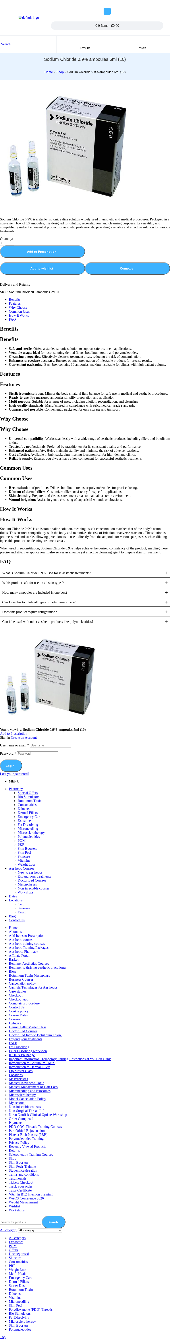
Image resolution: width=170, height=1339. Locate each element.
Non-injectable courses (34, 888)
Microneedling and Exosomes (29, 1091)
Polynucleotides (29, 836)
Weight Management (23, 1202)
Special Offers (28, 793)
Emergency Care (29, 817)
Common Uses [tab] (16, 468)
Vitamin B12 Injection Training (30, 1194)
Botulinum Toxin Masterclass (29, 975)
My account (17, 1103)
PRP (21, 844)
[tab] (89, 300)
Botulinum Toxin (30, 801)
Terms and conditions (24, 1174)
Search (53, 1222)
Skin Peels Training (22, 1166)
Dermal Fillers (28, 813)
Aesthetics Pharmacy (23, 951)
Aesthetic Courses (21, 868)
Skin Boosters (27, 848)
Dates (13, 896)
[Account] (85, 40)
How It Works (19, 315)
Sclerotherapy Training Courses (31, 1154)
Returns (14, 1150)
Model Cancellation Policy (27, 1099)
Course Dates (18, 1015)
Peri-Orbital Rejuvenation (27, 1130)
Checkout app (18, 999)
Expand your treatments (34, 876)
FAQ (12, 319)
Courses (14, 1019)
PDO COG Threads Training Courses (35, 1127)
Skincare (24, 856)
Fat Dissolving (28, 824)
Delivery (15, 1023)
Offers (13, 1250)
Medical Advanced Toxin (26, 1083)
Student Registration (23, 1170)
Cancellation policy (22, 983)
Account (84, 48)
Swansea (24, 908)
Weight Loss (26, 864)
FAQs (13, 1043)
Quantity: (6, 239)
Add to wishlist (41, 268)
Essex (22, 912)
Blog (12, 916)
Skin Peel (24, 852)
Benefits (14, 299)
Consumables (27, 805)
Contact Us (17, 920)
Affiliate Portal (19, 955)
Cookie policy (19, 1011)
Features (15, 303)
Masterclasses (27, 884)
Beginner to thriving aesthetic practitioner (37, 967)
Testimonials (17, 1178)
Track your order (20, 1186)
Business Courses (21, 979)
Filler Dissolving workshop (28, 1051)
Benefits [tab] (9, 329)
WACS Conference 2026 (26, 1198)
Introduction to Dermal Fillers (29, 1067)
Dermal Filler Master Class (27, 1027)
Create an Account (24, 737)
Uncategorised (19, 1254)
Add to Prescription (41, 251)
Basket (13, 959)
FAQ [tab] (5, 561)
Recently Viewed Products (27, 1146)
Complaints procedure (24, 1003)
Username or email (14, 745)
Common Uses (19, 311)
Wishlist (14, 1206)
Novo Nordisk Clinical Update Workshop (38, 1115)
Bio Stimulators (28, 797)
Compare (126, 268)
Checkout (15, 995)
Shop (60, 72)
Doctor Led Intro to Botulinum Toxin (35, 1035)
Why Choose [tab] (14, 419)
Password (8, 753)
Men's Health (18, 1274)
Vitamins (24, 860)
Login (10, 765)
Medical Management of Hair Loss (33, 1087)
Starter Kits (17, 1285)
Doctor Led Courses (32, 880)
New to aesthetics (30, 872)
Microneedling (28, 828)
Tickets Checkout (21, 1182)
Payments (15, 1123)
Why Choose (18, 307)
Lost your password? (14, 774)
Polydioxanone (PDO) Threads (30, 1309)
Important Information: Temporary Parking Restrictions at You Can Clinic (60, 1059)
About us (15, 931)
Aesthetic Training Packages (28, 947)
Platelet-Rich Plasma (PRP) (28, 1134)
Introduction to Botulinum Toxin (32, 1063)
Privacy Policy (19, 1142)
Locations (16, 900)
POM (21, 840)
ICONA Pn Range (22, 1055)
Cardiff (23, 904)
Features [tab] (10, 374)
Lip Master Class (21, 1071)
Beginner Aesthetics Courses (29, 963)
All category (17, 1238)
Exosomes (25, 821)
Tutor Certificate (20, 1190)
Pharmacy (16, 789)
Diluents (23, 809)
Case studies (17, 991)
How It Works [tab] (16, 509)
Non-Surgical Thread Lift (26, 1111)
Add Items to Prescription (26, 935)
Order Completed (21, 1119)
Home (48, 72)
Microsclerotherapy (31, 832)
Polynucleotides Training (26, 1138)
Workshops (25, 892)
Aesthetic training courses (27, 943)
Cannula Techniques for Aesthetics (33, 987)
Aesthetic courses (21, 939)
